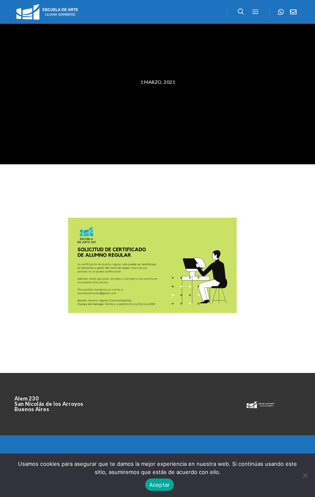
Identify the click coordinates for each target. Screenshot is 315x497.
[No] (305, 475)
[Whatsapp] (281, 12)
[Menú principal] (255, 12)
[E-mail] (293, 12)
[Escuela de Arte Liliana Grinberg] (47, 12)
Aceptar (159, 484)
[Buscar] (240, 12)
